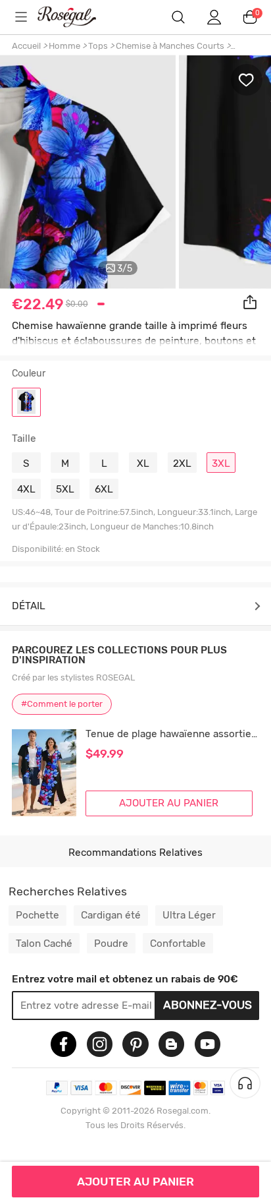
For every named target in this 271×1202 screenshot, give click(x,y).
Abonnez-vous (207, 1004)
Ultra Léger (189, 915)
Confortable (178, 943)
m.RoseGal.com (76, 17)
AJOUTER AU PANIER (135, 1181)
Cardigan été (111, 915)
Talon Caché (44, 943)
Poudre (111, 943)
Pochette (37, 915)
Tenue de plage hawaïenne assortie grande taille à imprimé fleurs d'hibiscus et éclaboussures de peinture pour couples (173, 734)
